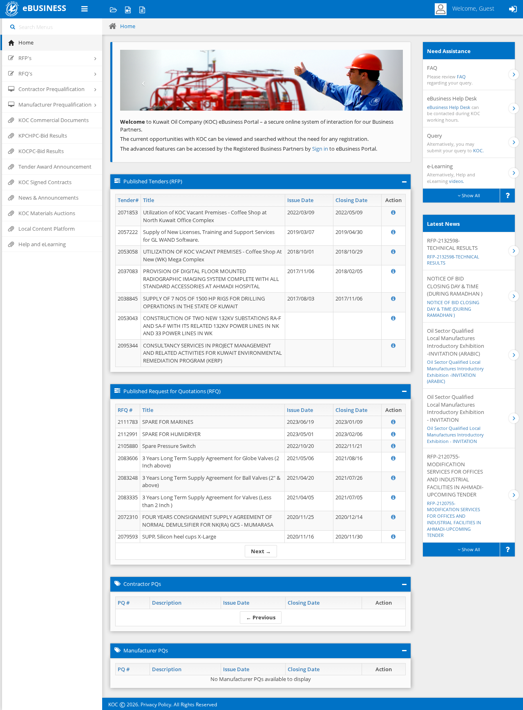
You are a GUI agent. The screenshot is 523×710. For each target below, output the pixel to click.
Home (127, 26)
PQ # (124, 602)
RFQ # (125, 410)
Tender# (128, 200)
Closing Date (351, 200)
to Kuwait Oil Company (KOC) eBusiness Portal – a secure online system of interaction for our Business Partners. (256, 125)
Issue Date (300, 200)
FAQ (461, 76)
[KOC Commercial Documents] (113, 9)
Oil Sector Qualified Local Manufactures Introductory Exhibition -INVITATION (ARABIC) (455, 371)
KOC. (478, 150)
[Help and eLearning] (128, 9)
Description (166, 602)
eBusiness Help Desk (448, 107)
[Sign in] (513, 9)
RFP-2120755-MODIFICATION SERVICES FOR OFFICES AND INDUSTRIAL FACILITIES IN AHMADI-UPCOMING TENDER (454, 519)
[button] (141, 80)
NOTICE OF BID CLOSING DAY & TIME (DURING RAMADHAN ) (453, 308)
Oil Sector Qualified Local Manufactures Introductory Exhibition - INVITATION (455, 434)
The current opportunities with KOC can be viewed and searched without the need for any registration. (244, 138)
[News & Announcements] (142, 9)
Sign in (320, 148)
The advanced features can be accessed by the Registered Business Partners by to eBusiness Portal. (248, 148)
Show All (470, 195)
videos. (456, 181)
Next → (261, 551)
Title (148, 200)
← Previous (260, 617)
